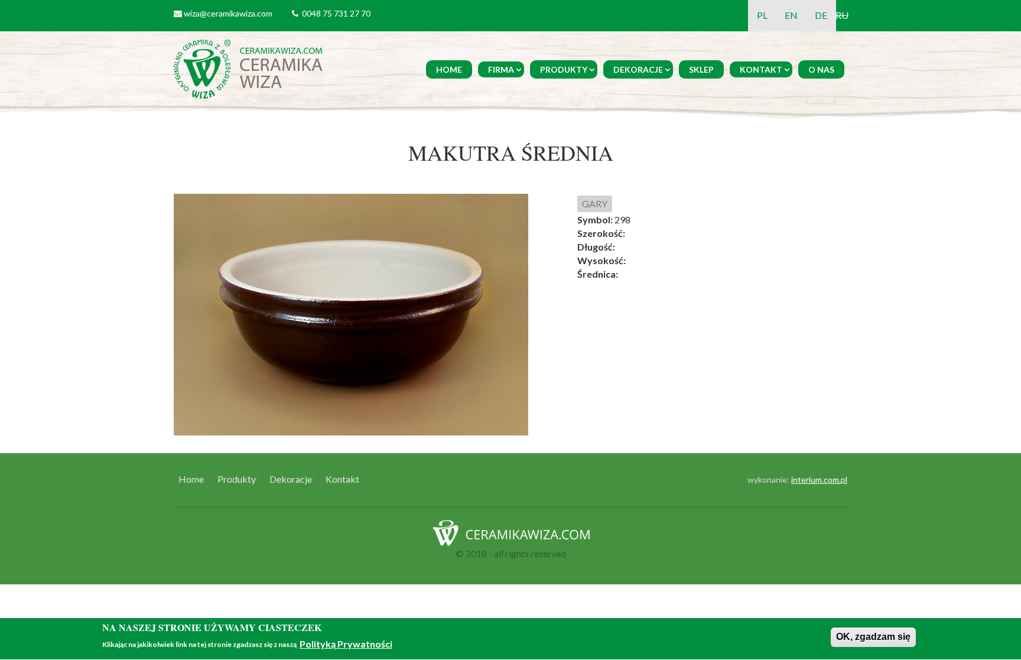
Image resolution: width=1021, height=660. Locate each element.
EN (791, 15)
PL (762, 15)
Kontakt (761, 69)
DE (821, 15)
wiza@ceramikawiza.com (228, 13)
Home (449, 69)
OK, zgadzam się (873, 637)
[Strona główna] (250, 67)
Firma (501, 69)
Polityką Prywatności (346, 643)
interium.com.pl (819, 479)
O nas (821, 69)
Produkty (563, 69)
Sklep (701, 69)
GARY (594, 203)
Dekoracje (638, 69)
